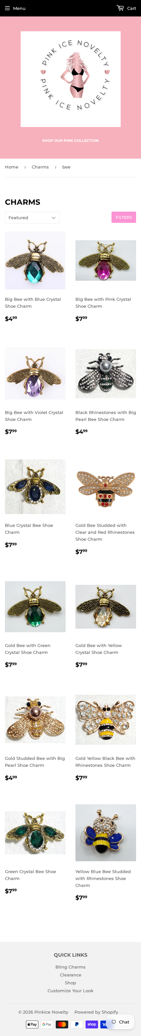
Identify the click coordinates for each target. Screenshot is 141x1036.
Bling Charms (70, 967)
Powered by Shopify (96, 1012)
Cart (131, 8)
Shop (70, 982)
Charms (40, 166)
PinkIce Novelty (51, 1012)
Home (11, 166)
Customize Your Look (70, 990)
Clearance (70, 974)
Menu (19, 8)
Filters (124, 217)
